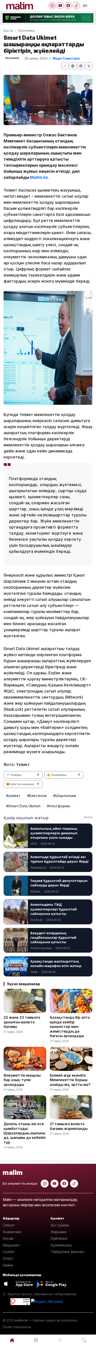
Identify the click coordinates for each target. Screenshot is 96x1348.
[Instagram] (52, 5)
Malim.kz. (39, 177)
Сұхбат (9, 1251)
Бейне (8, 1265)
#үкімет (13, 795)
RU (85, 6)
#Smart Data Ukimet (23, 806)
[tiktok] (74, 1184)
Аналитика (12, 1232)
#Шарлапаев (64, 795)
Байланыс (59, 1238)
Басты (8, 30)
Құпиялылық (61, 1245)
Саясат (9, 1225)
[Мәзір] (36, 1340)
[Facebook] (68, 5)
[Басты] (12, 1340)
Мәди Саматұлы (66, 58)
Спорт (8, 1258)
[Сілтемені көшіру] (64, 65)
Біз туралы (60, 1225)
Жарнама (58, 1232)
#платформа (58, 806)
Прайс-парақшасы (17, 1327)
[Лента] (60, 1340)
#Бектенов (37, 795)
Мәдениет (11, 1245)
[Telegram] (72, 65)
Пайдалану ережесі (67, 1251)
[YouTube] (60, 5)
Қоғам (8, 1238)
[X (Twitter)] (88, 65)
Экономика (26, 30)
